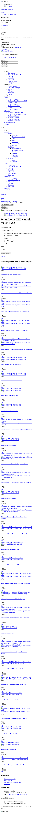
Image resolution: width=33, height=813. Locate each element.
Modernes (11, 92)
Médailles (7, 111)
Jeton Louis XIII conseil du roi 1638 (10, 549)
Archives (10, 158)
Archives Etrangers (13, 109)
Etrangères (11, 94)
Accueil (6, 132)
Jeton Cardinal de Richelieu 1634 (9, 395)
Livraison (7, 188)
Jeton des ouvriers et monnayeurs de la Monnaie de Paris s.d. (16, 429)
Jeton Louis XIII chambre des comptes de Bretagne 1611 (15, 583)
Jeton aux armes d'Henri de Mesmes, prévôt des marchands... (16, 349)
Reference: (4, 227)
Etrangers (11, 83)
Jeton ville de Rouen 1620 (7, 633)
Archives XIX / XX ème (15, 107)
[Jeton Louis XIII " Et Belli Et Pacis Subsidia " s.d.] (16, 662)
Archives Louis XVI (14, 106)
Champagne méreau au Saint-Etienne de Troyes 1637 (14, 718)
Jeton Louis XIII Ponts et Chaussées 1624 (11, 274)
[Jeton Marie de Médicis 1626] (10, 439)
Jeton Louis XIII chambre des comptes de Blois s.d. (14, 533)
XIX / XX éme (12, 81)
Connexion (4, 49)
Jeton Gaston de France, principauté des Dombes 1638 (15, 311)
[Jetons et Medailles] (7, 9)
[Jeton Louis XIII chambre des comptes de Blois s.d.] (16, 527)
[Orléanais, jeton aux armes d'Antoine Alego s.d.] (15, 592)
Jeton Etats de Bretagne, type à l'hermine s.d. (12, 764)
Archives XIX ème (13, 116)
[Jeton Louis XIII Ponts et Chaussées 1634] (13, 374)
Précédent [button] (4, 208)
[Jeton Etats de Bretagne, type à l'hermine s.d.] (14, 758)
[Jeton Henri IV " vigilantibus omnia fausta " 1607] (16, 678)
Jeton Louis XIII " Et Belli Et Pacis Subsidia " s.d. (13, 668)
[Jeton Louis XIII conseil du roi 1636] (12, 558)
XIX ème (10, 89)
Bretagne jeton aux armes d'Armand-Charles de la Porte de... (16, 293)
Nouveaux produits (9, 779)
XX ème (10, 91)
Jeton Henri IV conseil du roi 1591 (10, 699)
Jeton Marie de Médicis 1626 (8, 445)
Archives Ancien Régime (15, 112)
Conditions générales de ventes (13, 782)
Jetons (6, 97)
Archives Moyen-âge (14, 99)
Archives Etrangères (14, 121)
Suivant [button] (3, 206)
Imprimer (3, 256)
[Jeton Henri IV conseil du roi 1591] (11, 693)
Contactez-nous (8, 780)
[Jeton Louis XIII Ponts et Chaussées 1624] (13, 268)
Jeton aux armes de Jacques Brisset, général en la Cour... (15, 617)
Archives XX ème (13, 117)
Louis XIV (11, 76)
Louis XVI (11, 79)
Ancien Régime (12, 86)
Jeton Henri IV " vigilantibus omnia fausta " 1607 (13, 684)
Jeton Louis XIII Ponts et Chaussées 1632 (11, 364)
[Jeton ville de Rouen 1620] (9, 627)
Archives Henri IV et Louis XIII (17, 101)
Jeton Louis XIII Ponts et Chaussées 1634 (11, 380)
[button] (6, 71)
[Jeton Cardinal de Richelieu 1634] (11, 389)
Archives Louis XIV (14, 102)
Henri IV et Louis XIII (14, 74)
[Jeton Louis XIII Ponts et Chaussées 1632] (13, 358)
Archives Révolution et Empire (17, 114)
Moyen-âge (11, 73)
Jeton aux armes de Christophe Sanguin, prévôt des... (14, 464)
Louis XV (11, 78)
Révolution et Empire (14, 87)
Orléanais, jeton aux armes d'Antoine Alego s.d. (13, 599)
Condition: (4, 230)
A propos (7, 190)
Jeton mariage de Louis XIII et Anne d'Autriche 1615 (14, 330)
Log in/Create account (10, 57)
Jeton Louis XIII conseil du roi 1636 (10, 564)
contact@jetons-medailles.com (18, 794)
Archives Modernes (13, 119)
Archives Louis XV (14, 104)
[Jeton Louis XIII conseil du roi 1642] (15, 213)
